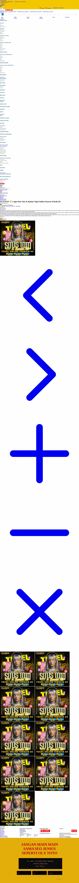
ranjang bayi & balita (5, 106)
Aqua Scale (67, 17)
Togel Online (2, 831)
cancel (1, 190)
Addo (2, 17)
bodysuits (1, 33)
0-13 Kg (1, 86)
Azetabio (41, 18)
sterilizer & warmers (4, 117)
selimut (1, 101)
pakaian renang (3, 51)
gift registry (23, 1)
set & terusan (2, 31)
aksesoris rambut (2, 26)
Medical (1, 161)
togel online (18, 206)
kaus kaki (1, 40)
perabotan (2, 109)
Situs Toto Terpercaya (4, 836)
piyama (1, 32)
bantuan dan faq (23, 830)
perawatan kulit (2, 147)
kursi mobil (2, 85)
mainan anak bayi (4, 179)
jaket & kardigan (2, 48)
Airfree (28, 17)
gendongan (2, 89)
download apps (10, 1)
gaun (1, 46)
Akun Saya (2, 184)
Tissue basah (2, 159)
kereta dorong (3, 78)
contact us (51, 11)
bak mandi (2, 167)
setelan (1, 47)
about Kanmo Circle (12, 11)
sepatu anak (2, 38)
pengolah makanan (4, 131)
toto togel (2, 123)
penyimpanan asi (2, 139)
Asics (2, 18)
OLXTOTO (2, 210)
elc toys (1, 181)
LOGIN (42, 8)
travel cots (2, 92)
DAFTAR (49, 8)
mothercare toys (2, 180)
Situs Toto (2, 829)
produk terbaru (3, 20)
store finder (39, 11)
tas (0, 24)
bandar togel (27, 214)
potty (1, 165)
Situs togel (2, 832)
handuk (1, 170)
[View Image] (17, 685)
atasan (1, 66)
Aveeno (15, 18)
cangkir (1, 127)
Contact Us (61, 7)
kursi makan (3, 142)
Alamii (41, 17)
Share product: (2, 220)
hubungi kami (22, 829)
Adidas (15, 17)
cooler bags (2, 140)
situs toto (2, 28)
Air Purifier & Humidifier (4, 163)
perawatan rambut (3, 151)
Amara (53, 17)
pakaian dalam (2, 60)
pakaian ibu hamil (4, 62)
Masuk (1, 185)
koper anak (2, 82)
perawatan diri (2, 153)
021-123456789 (23, 831)
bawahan (1, 45)
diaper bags (2, 95)
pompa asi (1, 138)
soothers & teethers (4, 120)
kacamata (1, 25)
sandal (1, 39)
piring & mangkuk (3, 128)
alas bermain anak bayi (5, 176)
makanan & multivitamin (5, 134)
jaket (1, 59)
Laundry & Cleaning (3, 160)
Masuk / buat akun (3, 195)
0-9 (76, 14)
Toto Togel (2, 830)
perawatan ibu (3, 155)
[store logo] (9, 10)
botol (1, 115)
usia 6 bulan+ (2, 80)
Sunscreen (1, 148)
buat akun (2, 196)
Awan (28, 18)
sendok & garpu (2, 129)
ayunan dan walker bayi (5, 173)
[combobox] (5, 188)
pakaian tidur (2, 30)
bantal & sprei (3, 103)
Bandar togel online (3, 835)
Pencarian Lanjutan (3, 189)
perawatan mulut (2, 152)
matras (1, 111)
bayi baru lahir (2, 79)
